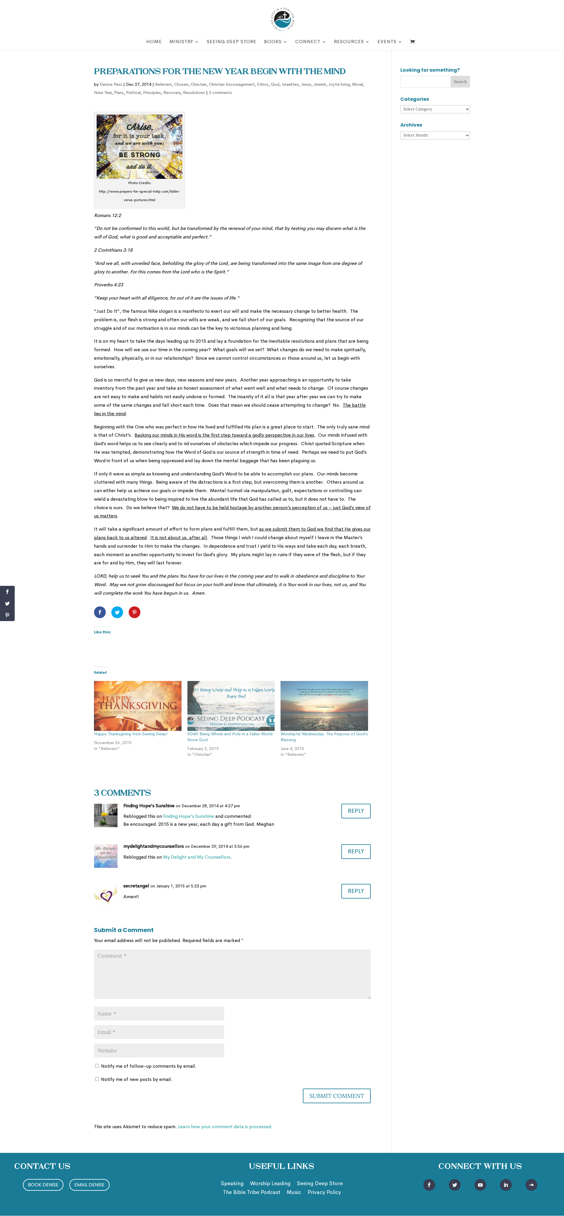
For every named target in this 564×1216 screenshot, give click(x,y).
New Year (103, 92)
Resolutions (194, 92)
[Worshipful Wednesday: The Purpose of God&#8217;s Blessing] (324, 706)
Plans (119, 92)
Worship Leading (270, 1184)
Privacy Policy (324, 1192)
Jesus (306, 84)
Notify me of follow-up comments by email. (149, 1066)
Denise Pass (111, 84)
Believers (163, 84)
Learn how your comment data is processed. (225, 1127)
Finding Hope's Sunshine (148, 806)
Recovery (172, 92)
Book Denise (43, 1184)
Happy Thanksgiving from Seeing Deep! (131, 733)
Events (387, 42)
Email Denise (89, 1184)
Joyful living (339, 84)
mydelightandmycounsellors (153, 846)
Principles (152, 92)
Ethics (262, 84)
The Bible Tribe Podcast (251, 1192)
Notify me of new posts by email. (136, 1079)
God (275, 84)
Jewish (320, 84)
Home (154, 42)
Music (294, 1192)
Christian (199, 84)
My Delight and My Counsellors (196, 857)
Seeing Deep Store (231, 42)
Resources (349, 42)
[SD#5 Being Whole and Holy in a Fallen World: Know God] (231, 706)
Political (133, 92)
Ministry (181, 42)
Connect (307, 42)
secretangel (136, 886)
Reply (356, 811)
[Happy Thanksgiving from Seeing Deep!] (138, 706)
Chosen (181, 84)
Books (273, 42)
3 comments (220, 92)
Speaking (232, 1184)
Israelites (290, 84)
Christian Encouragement (232, 84)
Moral (357, 84)
